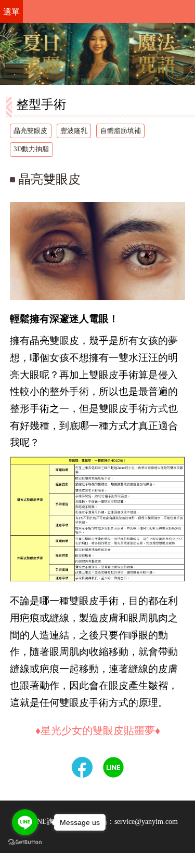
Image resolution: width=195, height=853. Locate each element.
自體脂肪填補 (120, 131)
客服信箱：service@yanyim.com (128, 821)
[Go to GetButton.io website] (25, 842)
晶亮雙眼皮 (30, 131)
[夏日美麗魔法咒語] (97, 54)
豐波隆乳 (73, 131)
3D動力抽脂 (31, 149)
